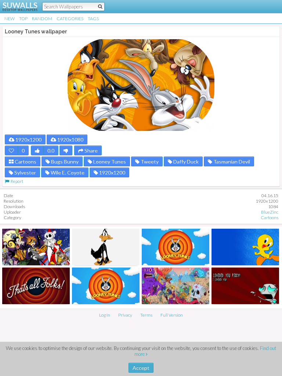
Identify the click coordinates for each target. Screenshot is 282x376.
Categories (70, 18)
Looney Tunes (109, 161)
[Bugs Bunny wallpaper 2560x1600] (106, 286)
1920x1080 (69, 139)
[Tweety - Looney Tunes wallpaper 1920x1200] (245, 247)
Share (90, 150)
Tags (93, 18)
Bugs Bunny (64, 161)
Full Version (171, 315)
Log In (104, 315)
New (9, 18)
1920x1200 (27, 139)
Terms (146, 315)
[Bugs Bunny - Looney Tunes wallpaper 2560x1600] (175, 247)
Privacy (125, 315)
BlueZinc (269, 212)
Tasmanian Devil (231, 161)
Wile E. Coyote (67, 172)
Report (16, 181)
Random (42, 18)
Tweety (149, 161)
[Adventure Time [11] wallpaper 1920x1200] (175, 286)
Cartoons (25, 161)
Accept (141, 368)
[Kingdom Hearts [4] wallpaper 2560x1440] (36, 247)
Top (23, 18)
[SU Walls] (15, 6)
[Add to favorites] (11, 150)
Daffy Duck (185, 161)
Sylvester (24, 172)
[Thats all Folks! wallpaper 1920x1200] (36, 286)
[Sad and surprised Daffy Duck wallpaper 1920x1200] (106, 247)
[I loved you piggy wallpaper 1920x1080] (245, 286)
